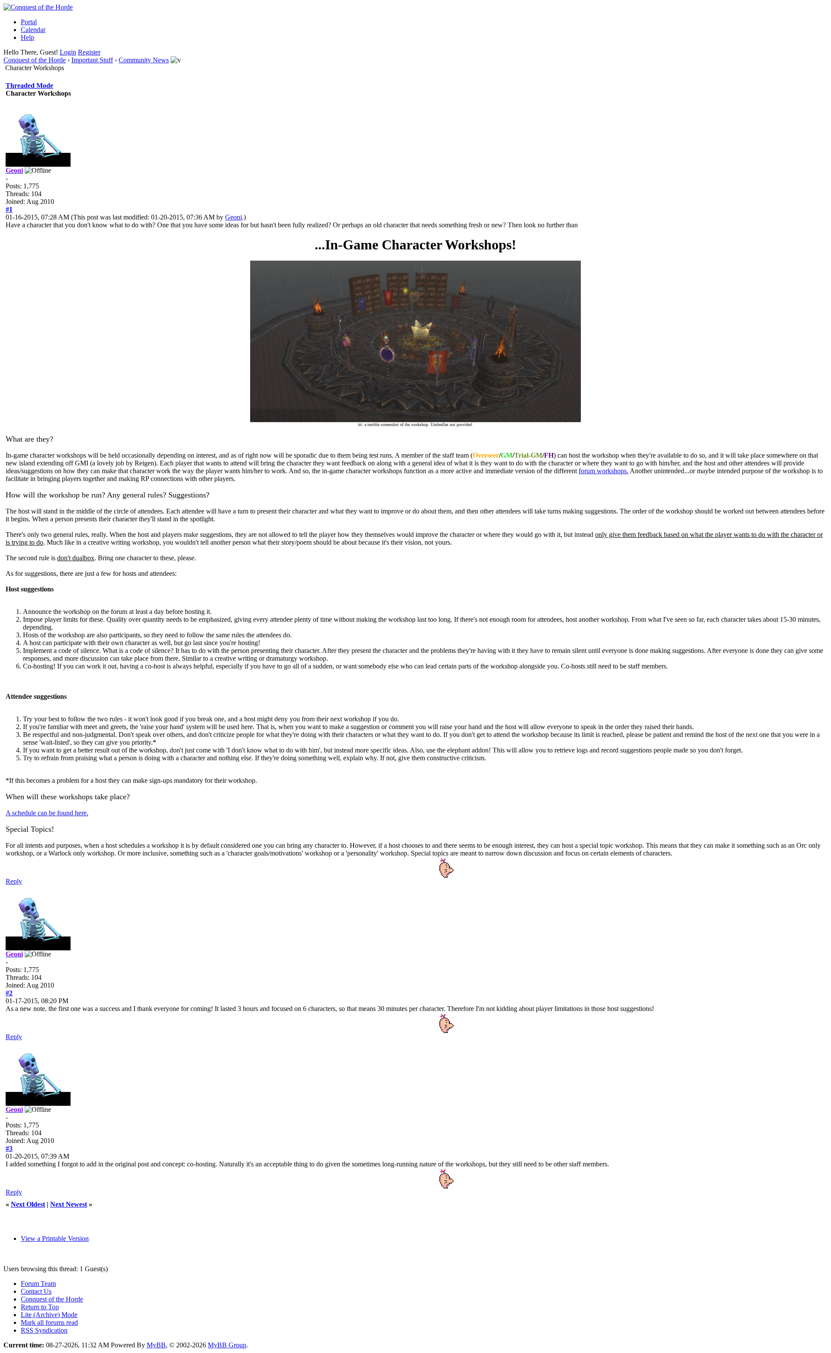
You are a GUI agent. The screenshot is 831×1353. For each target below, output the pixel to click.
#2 (9, 993)
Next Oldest (28, 1204)
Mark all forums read (49, 1322)
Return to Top (40, 1307)
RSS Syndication (44, 1330)
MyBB (156, 1345)
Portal (29, 22)
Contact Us (36, 1291)
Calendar (33, 29)
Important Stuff (92, 60)
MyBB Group (227, 1345)
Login (68, 52)
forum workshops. (603, 471)
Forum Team (38, 1283)
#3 (9, 1148)
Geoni (233, 217)
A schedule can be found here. (47, 813)
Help (27, 37)
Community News (144, 60)
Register (89, 52)
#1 (9, 209)
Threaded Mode (29, 85)
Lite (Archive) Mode (49, 1314)
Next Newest (68, 1204)
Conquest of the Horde (34, 60)
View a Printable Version (55, 1238)
